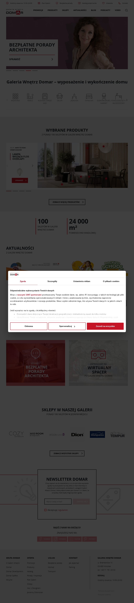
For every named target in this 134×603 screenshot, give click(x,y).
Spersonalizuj (65, 326)
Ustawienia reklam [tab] (81, 281)
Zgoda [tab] (23, 281)
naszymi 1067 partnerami (29, 295)
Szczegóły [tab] (52, 281)
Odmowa (29, 326)
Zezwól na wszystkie (105, 326)
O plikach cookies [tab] (111, 281)
